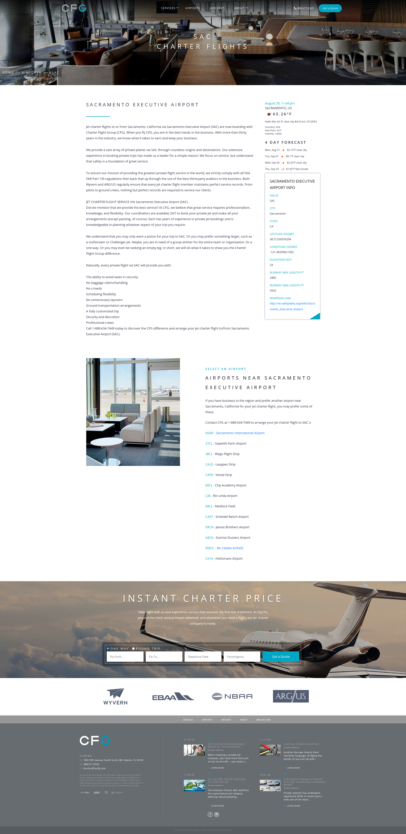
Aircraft (217, 8)
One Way (120, 648)
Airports (192, 8)
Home (8, 72)
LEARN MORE (217, 767)
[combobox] (125, 656)
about (244, 719)
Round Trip (148, 648)
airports (207, 719)
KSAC (54, 72)
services (188, 719)
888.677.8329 (91, 764)
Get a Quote (281, 656)
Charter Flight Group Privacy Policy (216, 830)
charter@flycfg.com (94, 768)
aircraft (226, 719)
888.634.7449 (263, 719)
